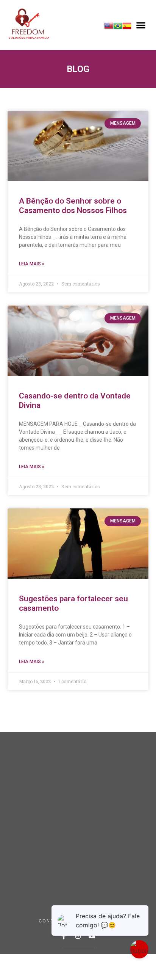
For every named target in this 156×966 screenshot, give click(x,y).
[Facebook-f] (64, 936)
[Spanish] (126, 28)
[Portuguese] (117, 28)
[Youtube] (92, 936)
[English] (108, 28)
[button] (141, 25)
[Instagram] (78, 936)
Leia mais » (31, 264)
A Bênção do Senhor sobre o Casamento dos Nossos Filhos (73, 205)
